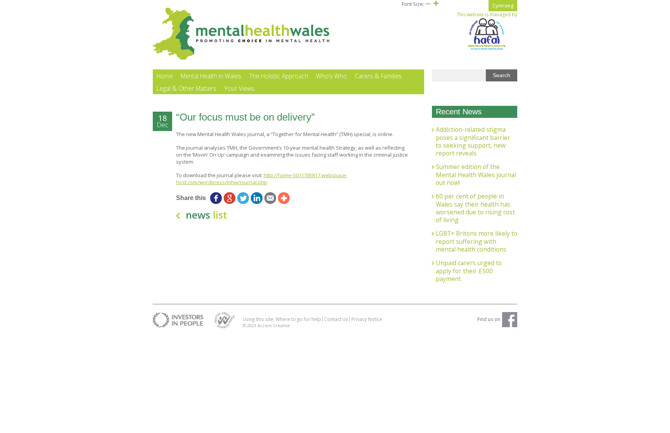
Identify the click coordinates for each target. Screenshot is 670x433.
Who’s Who (331, 76)
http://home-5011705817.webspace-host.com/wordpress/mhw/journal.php (261, 179)
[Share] (283, 198)
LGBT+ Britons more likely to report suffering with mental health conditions (476, 241)
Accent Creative (273, 325)
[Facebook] (216, 198)
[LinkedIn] (256, 198)
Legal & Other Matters (186, 88)
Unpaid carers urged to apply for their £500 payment (469, 271)
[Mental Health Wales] (241, 58)
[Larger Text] (436, 3)
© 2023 (250, 325)
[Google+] (229, 198)
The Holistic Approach (278, 76)
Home (165, 76)
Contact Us (336, 319)
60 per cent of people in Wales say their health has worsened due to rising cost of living (475, 208)
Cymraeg (502, 5)
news (206, 215)
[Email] (270, 198)
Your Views (239, 88)
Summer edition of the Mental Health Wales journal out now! (476, 174)
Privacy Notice (366, 319)
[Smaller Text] (428, 3)
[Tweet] (243, 198)
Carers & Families (378, 76)
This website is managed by (487, 15)
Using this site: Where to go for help (282, 319)
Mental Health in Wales (211, 76)
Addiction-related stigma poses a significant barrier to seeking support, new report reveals (473, 141)
